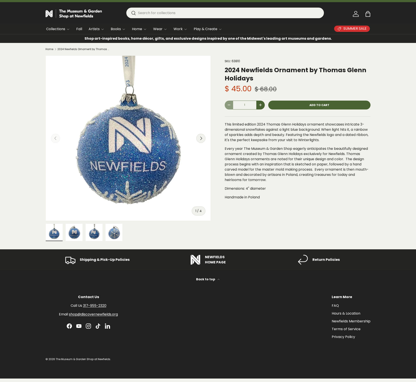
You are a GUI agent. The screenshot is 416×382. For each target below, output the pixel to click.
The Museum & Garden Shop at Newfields (83, 359)
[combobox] (225, 13)
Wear (157, 28)
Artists (94, 28)
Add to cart (319, 105)
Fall (79, 28)
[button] (368, 14)
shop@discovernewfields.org (93, 314)
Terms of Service (346, 328)
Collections (55, 28)
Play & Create (205, 28)
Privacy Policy (343, 336)
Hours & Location (346, 313)
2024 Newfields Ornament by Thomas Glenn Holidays (83, 49)
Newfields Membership (351, 321)
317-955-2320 (94, 305)
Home (137, 28)
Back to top (206, 279)
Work (178, 28)
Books (116, 28)
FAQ (335, 305)
